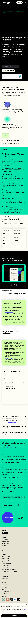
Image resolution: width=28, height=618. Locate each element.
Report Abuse (5, 558)
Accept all (14, 615)
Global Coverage (6, 541)
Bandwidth (4, 588)
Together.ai (4, 584)
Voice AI (4, 547)
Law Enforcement (6, 563)
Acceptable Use (6, 565)
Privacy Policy (5, 560)
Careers (4, 545)
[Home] (6, 2)
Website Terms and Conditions (9, 571)
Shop (3, 550)
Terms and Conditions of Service (10, 573)
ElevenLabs (5, 578)
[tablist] (14, 260)
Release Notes (5, 543)
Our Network (5, 539)
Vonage (4, 589)
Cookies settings (14, 612)
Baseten (4, 582)
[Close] (26, 604)
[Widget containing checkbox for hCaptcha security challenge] (12, 76)
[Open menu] (25, 2)
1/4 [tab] (14, 284)
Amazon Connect (6, 591)
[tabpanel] (14, 273)
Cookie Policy (5, 562)
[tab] (14, 260)
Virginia (10, 388)
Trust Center (5, 567)
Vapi (3, 580)
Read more (23, 609)
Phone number (5, 63)
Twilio (3, 586)
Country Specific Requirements (9, 569)
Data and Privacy (6, 556)
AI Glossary (5, 549)
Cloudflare (4, 593)
